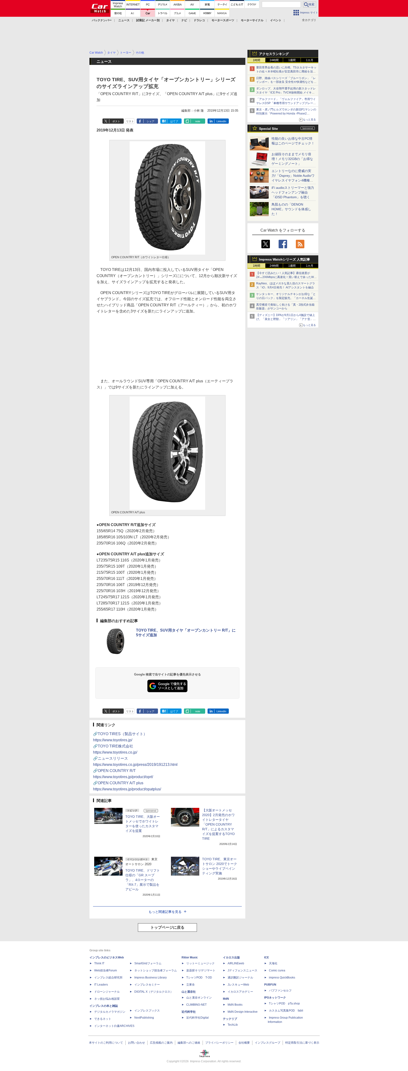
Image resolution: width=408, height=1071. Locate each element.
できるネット (102, 1018)
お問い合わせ (136, 1042)
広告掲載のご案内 (161, 1042)
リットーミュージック (200, 963)
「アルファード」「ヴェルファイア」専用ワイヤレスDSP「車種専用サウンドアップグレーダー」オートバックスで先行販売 (286, 103)
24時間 (274, 60)
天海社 (273, 963)
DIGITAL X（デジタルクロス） (153, 991)
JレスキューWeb (238, 984)
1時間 (256, 60)
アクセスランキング (274, 54)
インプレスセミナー (147, 984)
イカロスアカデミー (240, 991)
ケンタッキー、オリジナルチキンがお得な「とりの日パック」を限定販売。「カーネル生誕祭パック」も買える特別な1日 (286, 298)
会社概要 (244, 1042)
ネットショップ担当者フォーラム (155, 970)
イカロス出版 (231, 957)
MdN (226, 998)
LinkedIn (221, 121)
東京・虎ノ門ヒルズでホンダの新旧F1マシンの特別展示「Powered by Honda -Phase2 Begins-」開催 (286, 113)
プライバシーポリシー (219, 1042)
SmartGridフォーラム (148, 963)
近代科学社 (189, 1011)
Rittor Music (190, 957)
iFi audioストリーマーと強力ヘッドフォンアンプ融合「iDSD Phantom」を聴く (293, 192)
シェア (150, 121)
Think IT (99, 963)
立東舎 (190, 984)
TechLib (233, 1024)
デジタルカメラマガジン (109, 1011)
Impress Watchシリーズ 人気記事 (284, 259)
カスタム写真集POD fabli (286, 1010)
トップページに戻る (167, 927)
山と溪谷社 (189, 991)
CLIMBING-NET (196, 1004)
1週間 (292, 60)
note (197, 121)
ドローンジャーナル (107, 991)
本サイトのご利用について (106, 1042)
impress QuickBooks (282, 977)
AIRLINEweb (236, 963)
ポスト (116, 121)
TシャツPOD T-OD (199, 977)
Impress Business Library (150, 977)
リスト (130, 121)
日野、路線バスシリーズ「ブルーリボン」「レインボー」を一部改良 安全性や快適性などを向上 (286, 82)
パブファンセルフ (280, 990)
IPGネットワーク (275, 997)
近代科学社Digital (197, 1017)
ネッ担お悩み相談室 (107, 998)
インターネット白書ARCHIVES (114, 1026)
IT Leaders (101, 984)
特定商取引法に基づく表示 (302, 1042)
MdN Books (235, 1004)
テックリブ (230, 1018)
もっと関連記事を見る (165, 912)
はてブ (174, 121)
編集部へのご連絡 (189, 1042)
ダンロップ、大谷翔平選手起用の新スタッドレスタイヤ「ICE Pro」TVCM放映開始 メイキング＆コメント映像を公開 (286, 92)
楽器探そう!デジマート (200, 970)
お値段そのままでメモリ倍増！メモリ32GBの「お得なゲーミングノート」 (292, 158)
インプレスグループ (267, 1042)
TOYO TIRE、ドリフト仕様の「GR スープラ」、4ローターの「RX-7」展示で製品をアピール (142, 880)
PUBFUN (270, 984)
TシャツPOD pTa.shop (284, 1003)
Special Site (268, 129)
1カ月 (309, 60)
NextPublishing (144, 1017)
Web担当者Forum (105, 970)
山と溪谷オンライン (199, 997)
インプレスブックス (147, 1010)
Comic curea (277, 970)
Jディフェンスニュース (242, 970)
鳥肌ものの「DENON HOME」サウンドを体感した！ (291, 209)
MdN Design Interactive (243, 1011)
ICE (266, 957)
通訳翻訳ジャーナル (240, 977)
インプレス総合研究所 (108, 977)
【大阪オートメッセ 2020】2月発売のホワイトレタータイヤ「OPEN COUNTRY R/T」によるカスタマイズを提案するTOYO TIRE (218, 824)
